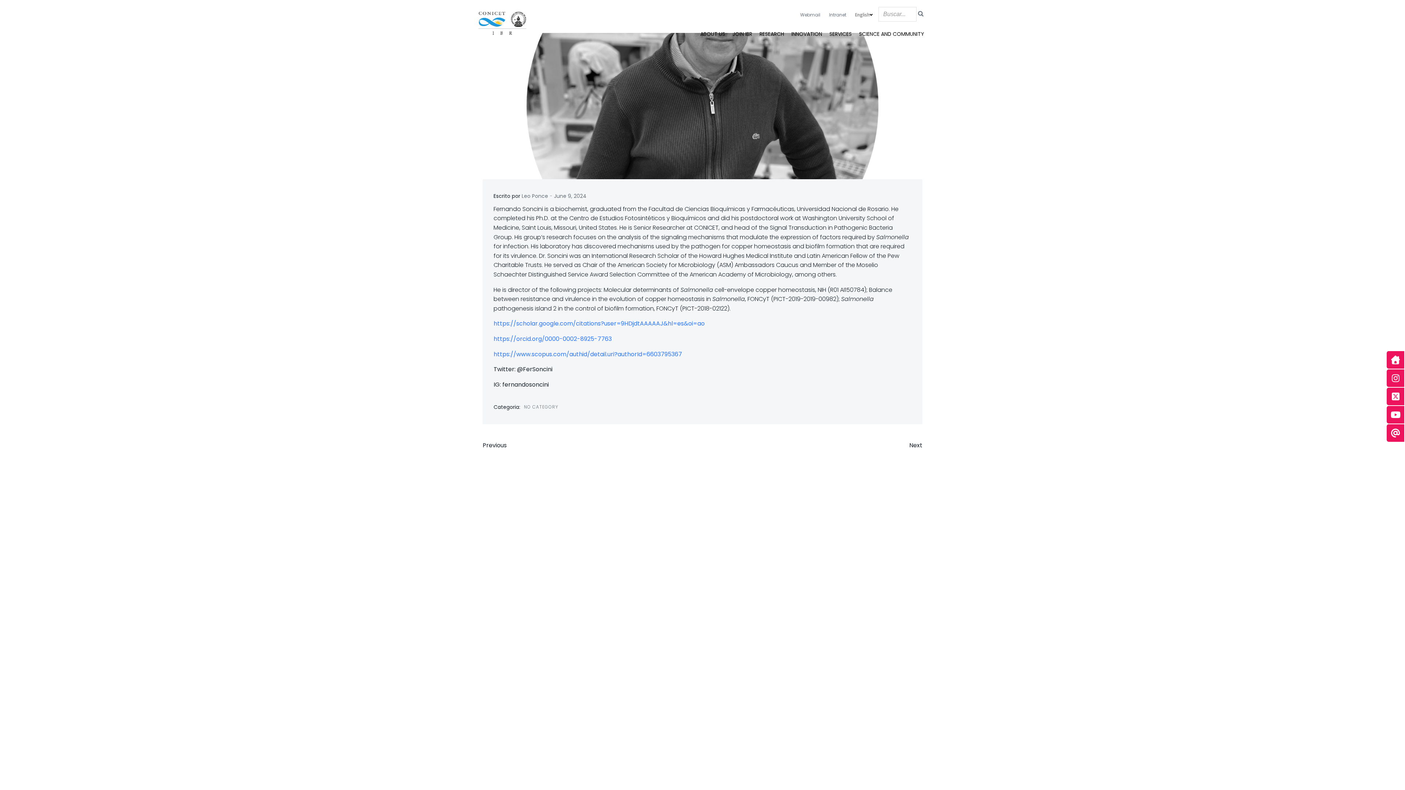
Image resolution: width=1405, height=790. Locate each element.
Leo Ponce (535, 196)
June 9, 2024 (570, 196)
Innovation (806, 34)
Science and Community (891, 34)
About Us (712, 34)
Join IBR (742, 34)
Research (772, 34)
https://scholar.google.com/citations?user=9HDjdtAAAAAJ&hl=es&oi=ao (599, 323)
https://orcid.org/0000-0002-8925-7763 (553, 339)
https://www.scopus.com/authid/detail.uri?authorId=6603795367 (588, 354)
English (862, 15)
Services (840, 34)
